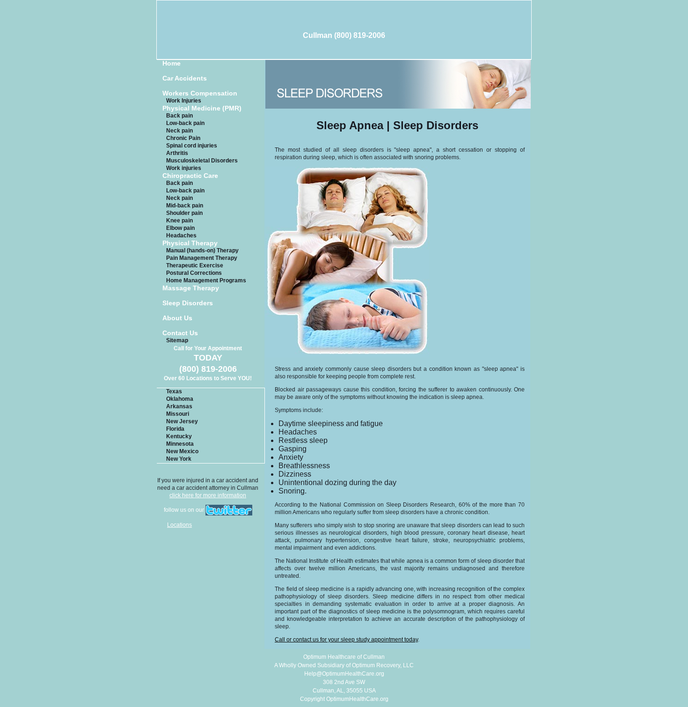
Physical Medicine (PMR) (202, 108)
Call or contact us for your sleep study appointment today (346, 639)
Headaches (181, 235)
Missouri (177, 414)
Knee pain (179, 220)
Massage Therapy (190, 288)
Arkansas (179, 406)
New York (178, 459)
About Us (177, 318)
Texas (174, 391)
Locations (179, 525)
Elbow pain (180, 228)
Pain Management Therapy (201, 258)
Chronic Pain (183, 138)
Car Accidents (184, 78)
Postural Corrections (194, 273)
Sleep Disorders (187, 303)
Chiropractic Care (190, 175)
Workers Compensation (199, 93)
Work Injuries (183, 100)
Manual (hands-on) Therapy (202, 250)
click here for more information (207, 495)
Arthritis (177, 153)
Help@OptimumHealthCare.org (344, 673)
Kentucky (179, 436)
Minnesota (180, 444)
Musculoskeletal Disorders (202, 160)
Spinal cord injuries (191, 145)
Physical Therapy (190, 243)
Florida (175, 429)
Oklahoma (179, 399)
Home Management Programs (206, 280)
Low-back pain (185, 123)
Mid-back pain (184, 205)
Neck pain (179, 130)
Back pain (179, 115)
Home (171, 63)
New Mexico (182, 451)
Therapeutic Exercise (194, 265)
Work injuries (183, 168)
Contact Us (180, 333)
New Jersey (182, 421)
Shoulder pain (184, 213)
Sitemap (177, 340)
